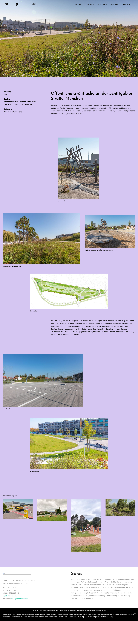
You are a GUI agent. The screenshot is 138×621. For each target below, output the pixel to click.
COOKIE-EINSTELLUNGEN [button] (76, 616)
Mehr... (65, 616)
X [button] (135, 614)
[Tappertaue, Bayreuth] (120, 507)
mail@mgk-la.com (10, 596)
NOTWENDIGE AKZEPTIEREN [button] (104, 616)
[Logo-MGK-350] (20, 3)
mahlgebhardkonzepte (19, 599)
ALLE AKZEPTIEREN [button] (89, 616)
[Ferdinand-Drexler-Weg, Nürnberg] (86, 525)
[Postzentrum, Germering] (18, 509)
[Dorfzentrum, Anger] (52, 510)
